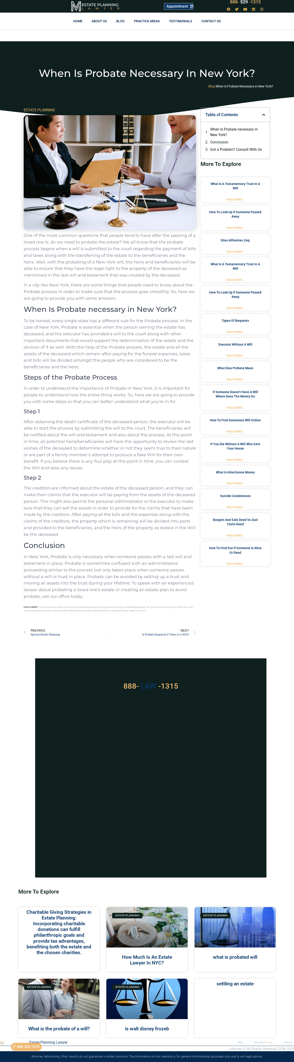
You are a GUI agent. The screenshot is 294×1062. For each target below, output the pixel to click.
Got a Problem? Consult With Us (236, 149)
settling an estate (235, 984)
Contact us (211, 21)
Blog (120, 21)
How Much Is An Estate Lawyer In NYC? (147, 960)
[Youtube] (245, 9)
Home (77, 21)
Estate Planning (100, 5)
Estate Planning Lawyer (48, 1042)
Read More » (235, 199)
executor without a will (235, 344)
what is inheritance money (235, 472)
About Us (99, 21)
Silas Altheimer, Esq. (235, 240)
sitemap (235, 1049)
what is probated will (235, 957)
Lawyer (103, 8)
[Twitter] (237, 9)
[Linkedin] (253, 9)
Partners (288, 1042)
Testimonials (180, 21)
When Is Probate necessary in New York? (234, 132)
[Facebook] (228, 9)
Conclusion (219, 142)
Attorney (263, 1042)
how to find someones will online (235, 420)
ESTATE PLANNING (39, 110)
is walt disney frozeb (147, 1028)
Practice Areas (147, 21)
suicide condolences (235, 496)
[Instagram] (261, 9)
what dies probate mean (235, 368)
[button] (263, 115)
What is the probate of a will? (59, 1028)
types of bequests (235, 320)
